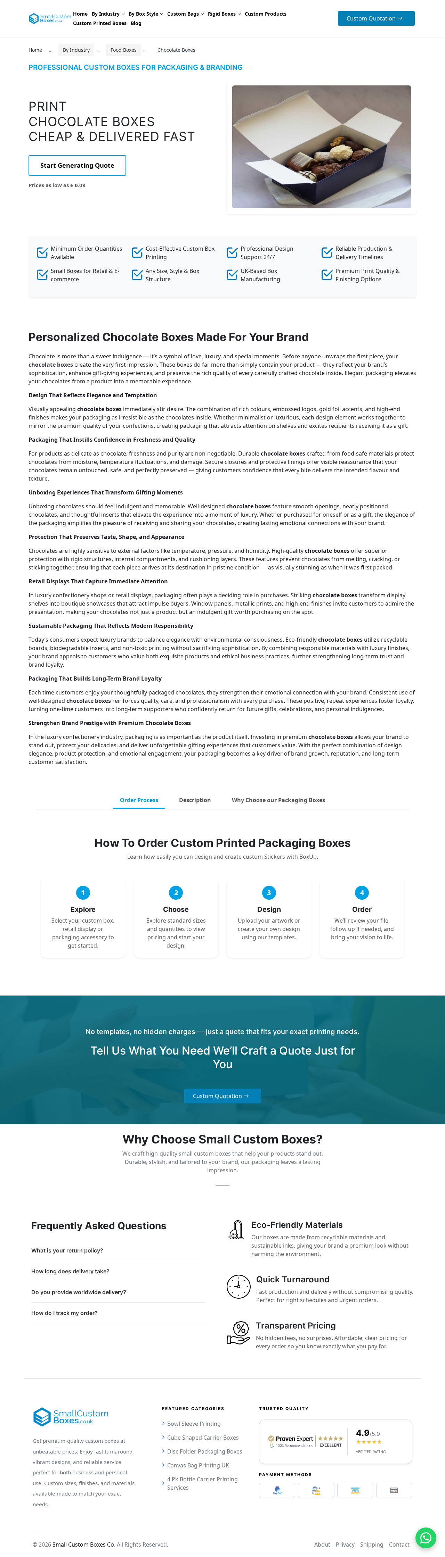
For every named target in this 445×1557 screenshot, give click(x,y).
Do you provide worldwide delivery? (78, 1292)
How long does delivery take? (70, 1271)
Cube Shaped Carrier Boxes (203, 1437)
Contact (399, 1544)
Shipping (371, 1544)
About (322, 1544)
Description (195, 800)
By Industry (76, 50)
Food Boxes (124, 50)
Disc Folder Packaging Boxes (204, 1451)
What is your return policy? (67, 1250)
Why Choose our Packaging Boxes (278, 800)
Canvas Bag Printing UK (198, 1465)
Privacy (345, 1544)
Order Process (139, 800)
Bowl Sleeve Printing (194, 1423)
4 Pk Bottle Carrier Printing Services (202, 1483)
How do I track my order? (64, 1312)
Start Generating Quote (77, 165)
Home (35, 50)
